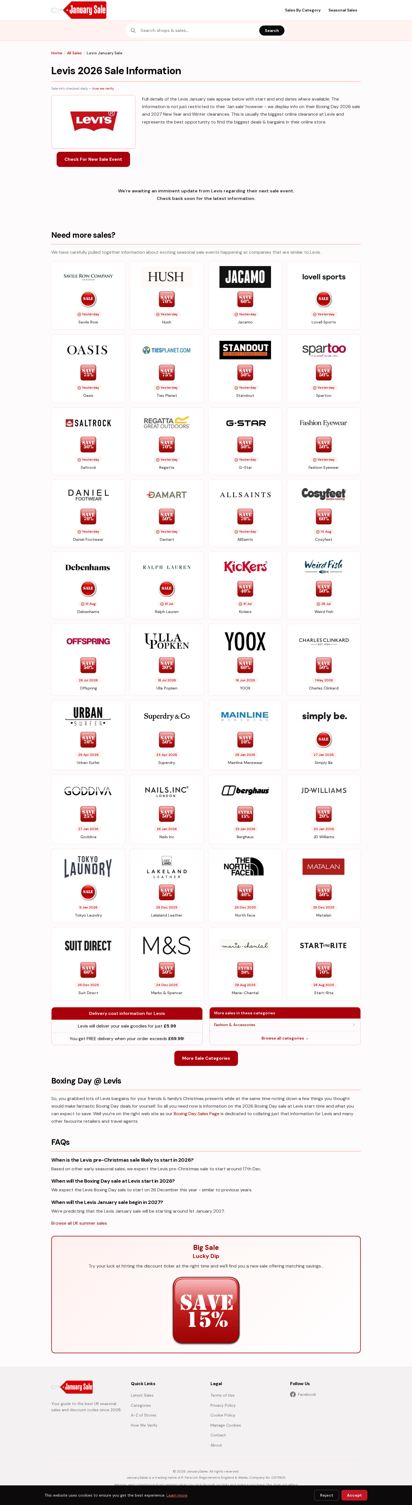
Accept (354, 1495)
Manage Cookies (225, 1425)
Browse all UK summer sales (79, 1223)
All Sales (74, 52)
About (216, 1445)
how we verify (103, 88)
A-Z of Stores (143, 1415)
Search (272, 30)
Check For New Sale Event (93, 159)
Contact (218, 1435)
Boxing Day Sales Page (196, 1114)
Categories (141, 1405)
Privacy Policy (223, 1405)
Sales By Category (303, 10)
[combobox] (198, 30)
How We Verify (144, 1425)
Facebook (307, 1394)
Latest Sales (142, 1395)
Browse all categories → (285, 1038)
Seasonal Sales (342, 10)
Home (56, 52)
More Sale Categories (206, 1058)
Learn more (177, 1495)
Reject (326, 1495)
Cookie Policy (222, 1415)
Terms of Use (222, 1395)
